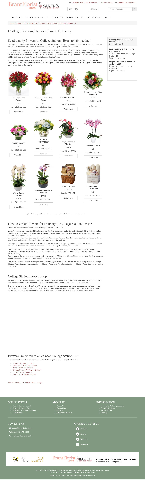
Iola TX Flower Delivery (22, 372)
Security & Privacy (108, 408)
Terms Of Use (106, 410)
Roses (84, 17)
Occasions (56, 17)
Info (107, 17)
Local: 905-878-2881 (20, 432)
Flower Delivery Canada (21, 406)
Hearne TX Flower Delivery (23, 363)
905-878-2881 (107, 2)
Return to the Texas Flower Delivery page (25, 382)
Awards (60, 410)
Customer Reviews (64, 412)
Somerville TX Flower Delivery (24, 365)
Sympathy (71, 17)
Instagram (83, 444)
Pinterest (83, 439)
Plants (96, 17)
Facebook (83, 429)
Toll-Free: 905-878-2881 (22, 436)
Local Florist (17, 412)
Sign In (94, 9)
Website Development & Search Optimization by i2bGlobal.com (72, 475)
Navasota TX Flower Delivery (24, 374)
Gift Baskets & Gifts (36, 17)
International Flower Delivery (24, 410)
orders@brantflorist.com (127, 2)
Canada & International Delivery (84, 2)
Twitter (82, 434)
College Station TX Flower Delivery (26, 370)
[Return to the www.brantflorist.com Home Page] (34, 5)
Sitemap (104, 412)
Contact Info (61, 408)
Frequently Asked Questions (112, 406)
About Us (60, 406)
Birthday (16, 17)
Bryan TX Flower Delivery (22, 368)
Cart (74, 9)
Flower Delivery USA (21, 408)
